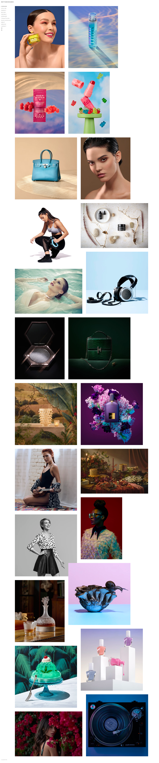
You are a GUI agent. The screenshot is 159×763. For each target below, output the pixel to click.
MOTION (3, 12)
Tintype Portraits (5, 18)
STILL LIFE (3, 8)
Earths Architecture (6, 20)
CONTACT (3, 26)
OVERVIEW (4, 6)
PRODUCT (3, 10)
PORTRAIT (4, 14)
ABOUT (3, 22)
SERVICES (3, 24)
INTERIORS (4, 16)
